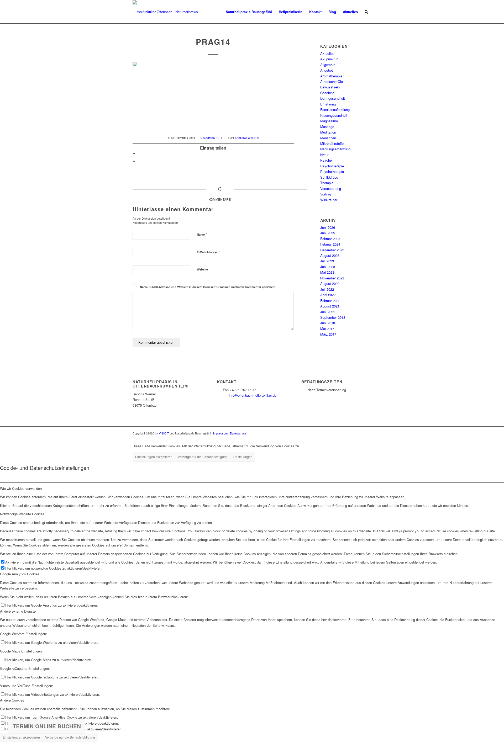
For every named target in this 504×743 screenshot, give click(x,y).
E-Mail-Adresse (208, 251)
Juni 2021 (327, 311)
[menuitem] (248, 11)
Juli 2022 (327, 289)
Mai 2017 (327, 328)
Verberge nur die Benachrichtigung (203, 456)
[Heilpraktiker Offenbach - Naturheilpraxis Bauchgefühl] (167, 11)
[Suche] (366, 11)
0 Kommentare (211, 138)
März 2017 (328, 334)
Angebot (326, 70)
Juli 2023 (327, 260)
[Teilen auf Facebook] (139, 153)
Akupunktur (329, 58)
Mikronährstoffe (332, 143)
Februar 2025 (330, 238)
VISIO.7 (164, 433)
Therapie (326, 182)
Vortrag (325, 194)
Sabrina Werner (247, 138)
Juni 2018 (327, 322)
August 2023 (329, 255)
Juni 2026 (327, 227)
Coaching (327, 92)
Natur (324, 154)
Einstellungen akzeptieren (153, 456)
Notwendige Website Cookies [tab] (22, 513)
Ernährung (328, 104)
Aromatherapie (331, 75)
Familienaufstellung (335, 109)
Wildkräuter (328, 199)
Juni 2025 (327, 232)
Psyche (326, 160)
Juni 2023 (327, 266)
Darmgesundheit (332, 98)
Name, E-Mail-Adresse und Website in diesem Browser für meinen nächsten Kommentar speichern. (208, 287)
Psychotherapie (332, 165)
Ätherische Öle (331, 81)
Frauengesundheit (333, 115)
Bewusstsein (330, 86)
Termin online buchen (47, 726)
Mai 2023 (327, 272)
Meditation (328, 132)
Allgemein (327, 64)
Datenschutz (238, 433)
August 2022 (329, 283)
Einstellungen (243, 456)
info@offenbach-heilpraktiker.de (252, 395)
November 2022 (332, 277)
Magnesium (329, 120)
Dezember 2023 (332, 249)
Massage (327, 126)
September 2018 (332, 317)
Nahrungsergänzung (335, 148)
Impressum (220, 433)
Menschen (328, 137)
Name (202, 234)
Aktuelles (327, 53)
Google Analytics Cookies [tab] (19, 573)
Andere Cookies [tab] (12, 700)
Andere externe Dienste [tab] (18, 611)
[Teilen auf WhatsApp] (139, 161)
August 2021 (329, 306)
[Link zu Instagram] (367, 433)
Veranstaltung (330, 188)
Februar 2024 (330, 244)
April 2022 (327, 294)
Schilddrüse (329, 177)
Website (202, 269)
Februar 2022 (330, 300)
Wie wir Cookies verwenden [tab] (21, 488)
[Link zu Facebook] (360, 433)
